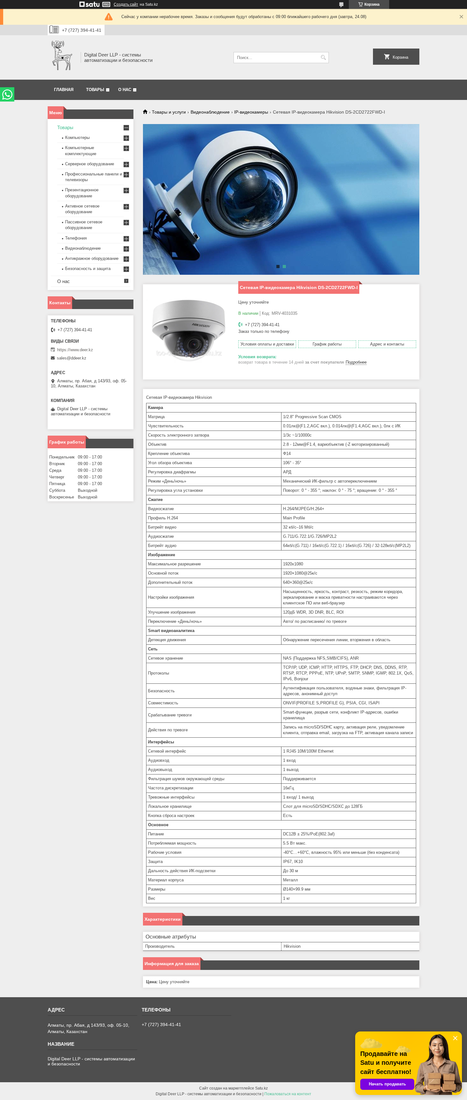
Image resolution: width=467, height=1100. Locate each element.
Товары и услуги (169, 112)
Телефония (76, 238)
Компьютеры (77, 137)
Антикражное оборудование (91, 258)
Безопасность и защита (88, 268)
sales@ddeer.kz (71, 358)
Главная (63, 89)
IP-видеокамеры (251, 112)
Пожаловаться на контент (287, 1094)
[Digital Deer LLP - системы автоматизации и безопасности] (62, 57)
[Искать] (323, 57)
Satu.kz (261, 1088)
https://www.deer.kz (75, 349)
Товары (95, 89)
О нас (124, 89)
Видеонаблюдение (210, 112)
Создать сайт (126, 4)
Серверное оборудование (89, 163)
